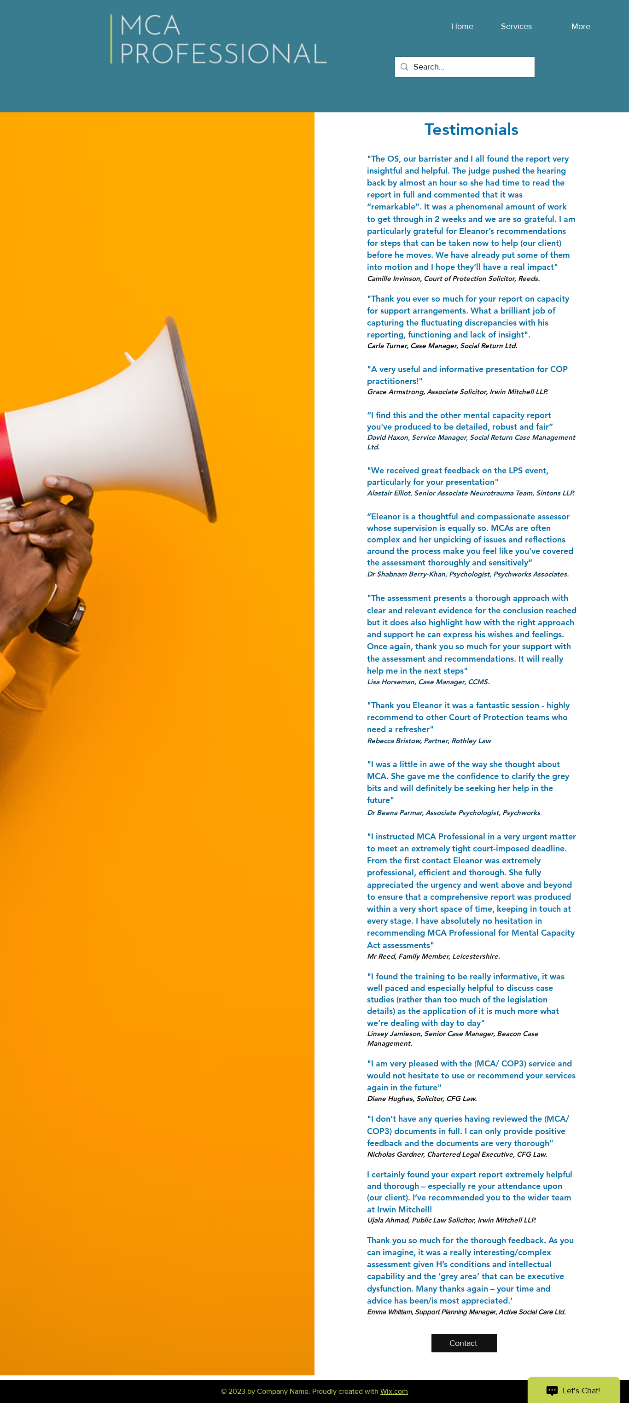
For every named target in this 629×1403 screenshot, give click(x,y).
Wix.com (394, 1391)
